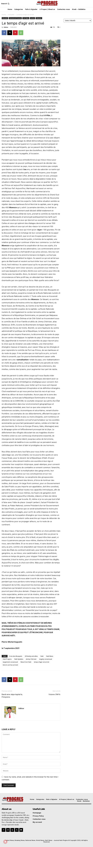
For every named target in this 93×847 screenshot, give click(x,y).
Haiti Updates (18, 659)
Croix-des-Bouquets (15, 656)
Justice (32, 18)
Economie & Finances (15, 18)
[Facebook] (4, 32)
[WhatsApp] (20, 32)
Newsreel (38, 18)
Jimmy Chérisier (31, 659)
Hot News (26, 18)
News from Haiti (26, 662)
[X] (9, 32)
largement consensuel (10, 662)
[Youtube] (21, 830)
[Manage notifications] (5, 842)
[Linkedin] (12, 830)
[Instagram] (8, 830)
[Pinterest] (15, 32)
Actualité (11, 15)
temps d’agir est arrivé (41, 662)
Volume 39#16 (54, 694)
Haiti (41, 656)
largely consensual (45, 659)
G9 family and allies (31, 656)
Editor (6, 27)
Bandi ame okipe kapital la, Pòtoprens (12, 695)
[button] (5, 3)
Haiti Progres (7, 659)
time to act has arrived (10, 665)
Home (4, 15)
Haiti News (49, 656)
